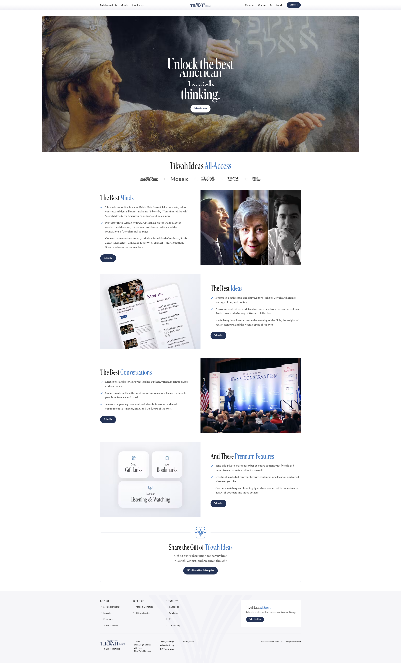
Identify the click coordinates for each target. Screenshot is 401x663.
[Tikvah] (200, 5)
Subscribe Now (200, 108)
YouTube (173, 612)
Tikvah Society (143, 612)
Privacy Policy (188, 641)
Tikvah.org (174, 625)
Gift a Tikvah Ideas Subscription (200, 570)
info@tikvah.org (167, 645)
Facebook (174, 606)
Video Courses (110, 625)
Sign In (279, 5)
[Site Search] (271, 5)
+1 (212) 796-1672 (167, 641)
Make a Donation (144, 606)
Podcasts (249, 5)
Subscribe (294, 5)
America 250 (138, 5)
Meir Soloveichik (108, 5)
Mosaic (124, 5)
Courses (262, 5)
